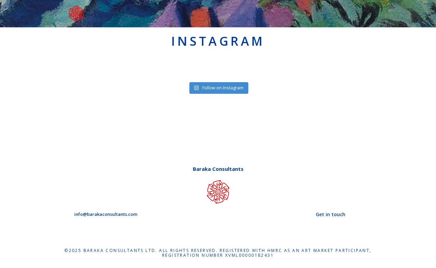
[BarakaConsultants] (76, 13)
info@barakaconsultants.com (105, 214)
